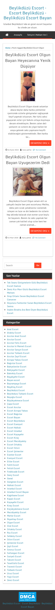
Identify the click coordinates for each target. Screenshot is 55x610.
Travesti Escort (14, 566)
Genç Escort (13, 475)
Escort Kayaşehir (15, 434)
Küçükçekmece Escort (18, 509)
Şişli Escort (12, 546)
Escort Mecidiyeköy (16, 441)
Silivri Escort (13, 539)
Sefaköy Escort (14, 536)
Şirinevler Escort (15, 543)
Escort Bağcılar (14, 414)
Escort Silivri (13, 448)
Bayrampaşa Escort (16, 383)
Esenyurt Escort (15, 458)
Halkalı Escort (14, 485)
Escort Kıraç (13, 437)
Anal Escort (12, 329)
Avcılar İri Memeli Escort (19, 346)
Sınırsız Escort (14, 549)
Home (7, 47)
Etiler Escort (13, 461)
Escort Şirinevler (15, 451)
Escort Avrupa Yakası (17, 410)
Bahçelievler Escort (16, 366)
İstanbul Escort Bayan (18, 492)
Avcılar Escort (14, 339)
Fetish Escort (13, 468)
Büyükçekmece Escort (18, 400)
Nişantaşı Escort (15, 519)
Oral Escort (12, 526)
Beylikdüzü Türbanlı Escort (20, 393)
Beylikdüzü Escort (16, 390)
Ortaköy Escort (14, 529)
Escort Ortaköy (14, 444)
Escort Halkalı (14, 427)
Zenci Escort (13, 580)
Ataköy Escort (14, 332)
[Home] (7, 34)
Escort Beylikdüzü (16, 421)
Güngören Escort (15, 482)
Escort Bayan (13, 417)
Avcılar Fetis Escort (16, 343)
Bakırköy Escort (15, 373)
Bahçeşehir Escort (16, 370)
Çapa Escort (13, 404)
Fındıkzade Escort (15, 471)
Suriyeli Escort (14, 556)
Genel (10, 478)
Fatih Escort (13, 465)
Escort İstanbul (14, 431)
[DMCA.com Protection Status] (27, 596)
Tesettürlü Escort (15, 563)
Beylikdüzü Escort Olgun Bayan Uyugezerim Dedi (27, 160)
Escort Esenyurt (15, 424)
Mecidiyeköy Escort (16, 512)
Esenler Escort (14, 454)
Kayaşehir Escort (15, 502)
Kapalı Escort (13, 498)
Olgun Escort (13, 522)
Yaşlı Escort (13, 576)
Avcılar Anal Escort (16, 336)
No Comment (41, 150)
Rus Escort (12, 532)
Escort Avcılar (14, 407)
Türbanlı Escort (14, 570)
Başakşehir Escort (16, 376)
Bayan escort (13, 380)
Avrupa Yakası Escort (17, 360)
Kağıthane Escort (15, 495)
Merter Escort (13, 515)
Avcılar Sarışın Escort (17, 349)
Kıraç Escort (13, 505)
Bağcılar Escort (14, 363)
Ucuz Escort (13, 573)
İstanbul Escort (14, 488)
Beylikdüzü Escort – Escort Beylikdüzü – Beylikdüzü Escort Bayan (28, 12)
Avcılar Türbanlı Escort (18, 353)
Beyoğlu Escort (14, 397)
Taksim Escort (14, 560)
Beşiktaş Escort (14, 387)
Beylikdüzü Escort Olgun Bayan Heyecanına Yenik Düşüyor (28, 60)
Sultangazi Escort (15, 553)
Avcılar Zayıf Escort (16, 356)
